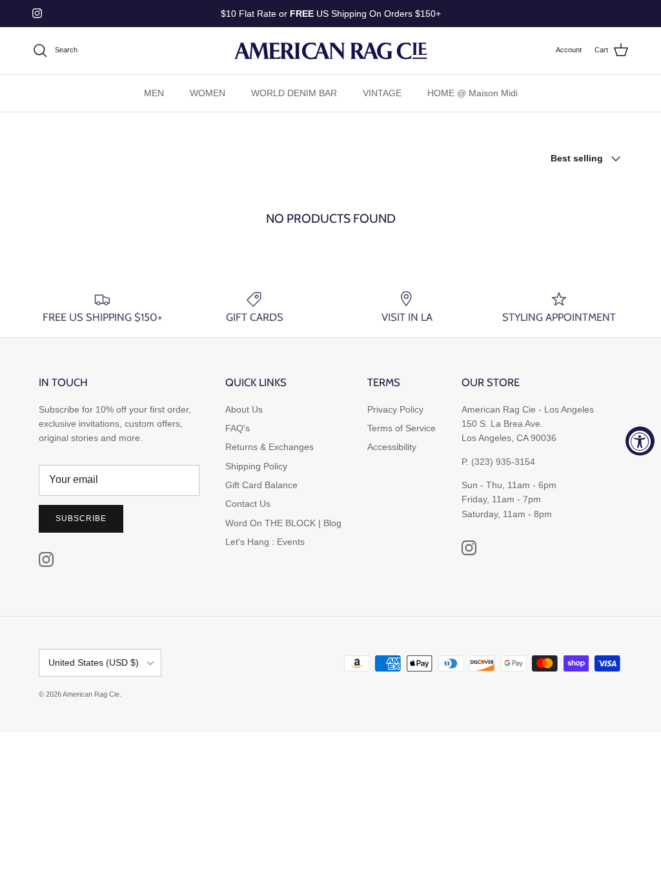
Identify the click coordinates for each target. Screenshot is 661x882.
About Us (244, 409)
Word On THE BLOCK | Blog (283, 523)
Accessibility (391, 447)
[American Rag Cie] (330, 50)
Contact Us (247, 503)
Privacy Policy (395, 409)
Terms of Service (401, 428)
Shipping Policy (256, 466)
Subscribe (81, 518)
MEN (154, 93)
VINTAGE (382, 93)
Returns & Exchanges (269, 447)
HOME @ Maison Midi (472, 93)
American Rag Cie (91, 694)
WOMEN (207, 93)
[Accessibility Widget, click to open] (640, 441)
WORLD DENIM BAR (294, 93)
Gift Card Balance (261, 485)
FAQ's (237, 428)
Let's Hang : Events (265, 542)
